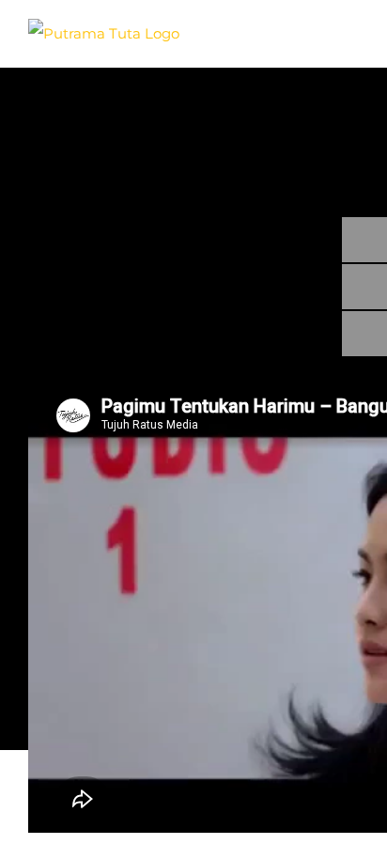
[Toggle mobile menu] (351, 29)
